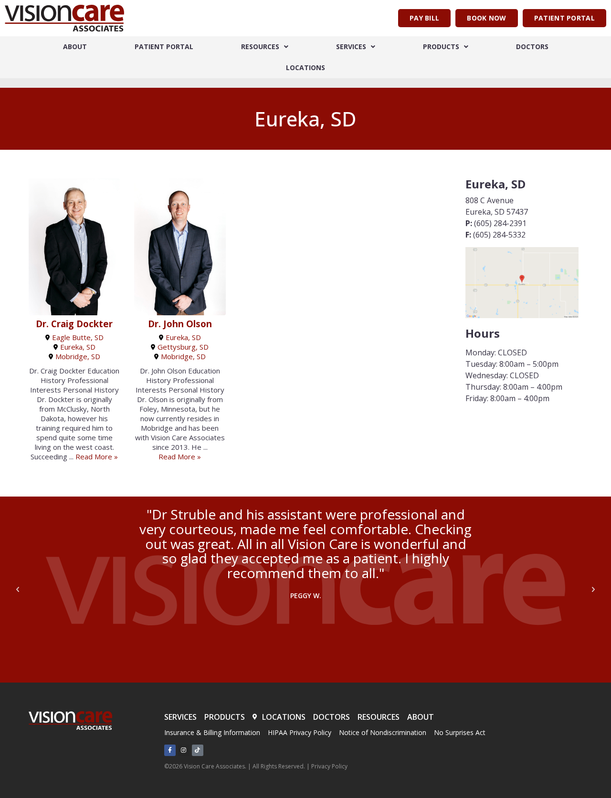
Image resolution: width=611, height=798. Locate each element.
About (75, 46)
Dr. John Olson (180, 324)
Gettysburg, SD (183, 347)
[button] (17, 589)
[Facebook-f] (170, 750)
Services (351, 46)
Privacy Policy (329, 766)
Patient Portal (164, 46)
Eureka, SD (77, 347)
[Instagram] (184, 750)
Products (441, 46)
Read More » (96, 456)
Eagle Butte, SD (78, 337)
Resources (260, 46)
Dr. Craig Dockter (74, 324)
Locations (305, 67)
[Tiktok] (197, 750)
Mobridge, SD (77, 356)
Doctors (532, 46)
